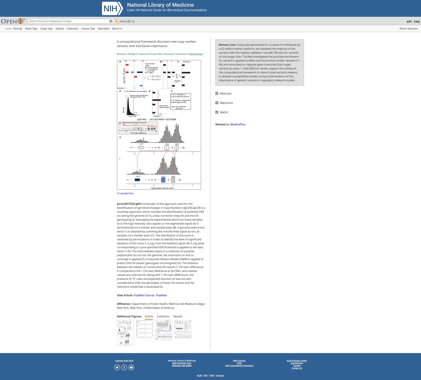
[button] (18, 28)
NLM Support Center (297, 360)
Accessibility (297, 363)
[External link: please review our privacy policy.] (117, 367)
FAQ (417, 21)
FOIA (239, 363)
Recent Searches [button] (409, 28)
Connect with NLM (124, 360)
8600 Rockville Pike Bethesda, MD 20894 (182, 364)
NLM (199, 375)
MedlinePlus (238, 124)
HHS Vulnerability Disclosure (239, 365)
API (409, 21)
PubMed (161, 295)
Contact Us (297, 368)
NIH (206, 375)
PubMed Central (144, 295)
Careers (297, 365)
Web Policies (239, 360)
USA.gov (220, 375)
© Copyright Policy (125, 193)
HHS (212, 375)
